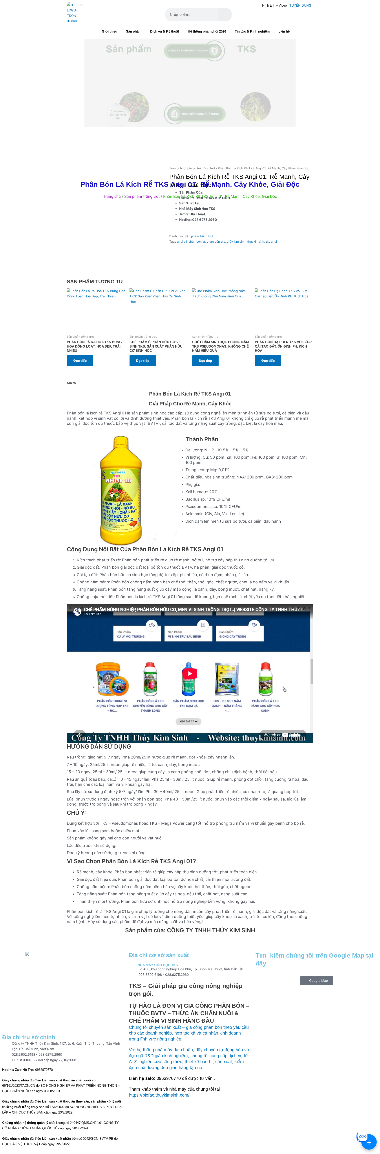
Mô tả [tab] (71, 383)
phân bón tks (216, 241)
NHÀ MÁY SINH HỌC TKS (158, 965)
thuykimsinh (255, 241)
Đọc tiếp (80, 361)
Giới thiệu (109, 31)
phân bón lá (196, 241)
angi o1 (182, 241)
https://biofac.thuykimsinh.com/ (159, 1095)
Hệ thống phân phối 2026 (207, 31)
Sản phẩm (133, 31)
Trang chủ (176, 168)
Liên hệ (284, 31)
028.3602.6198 (23, 1054)
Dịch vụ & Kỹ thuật (164, 31)
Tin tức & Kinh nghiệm (252, 31)
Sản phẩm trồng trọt (200, 168)
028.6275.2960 (50, 1054)
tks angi (271, 241)
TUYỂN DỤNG (300, 5)
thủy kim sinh (236, 241)
